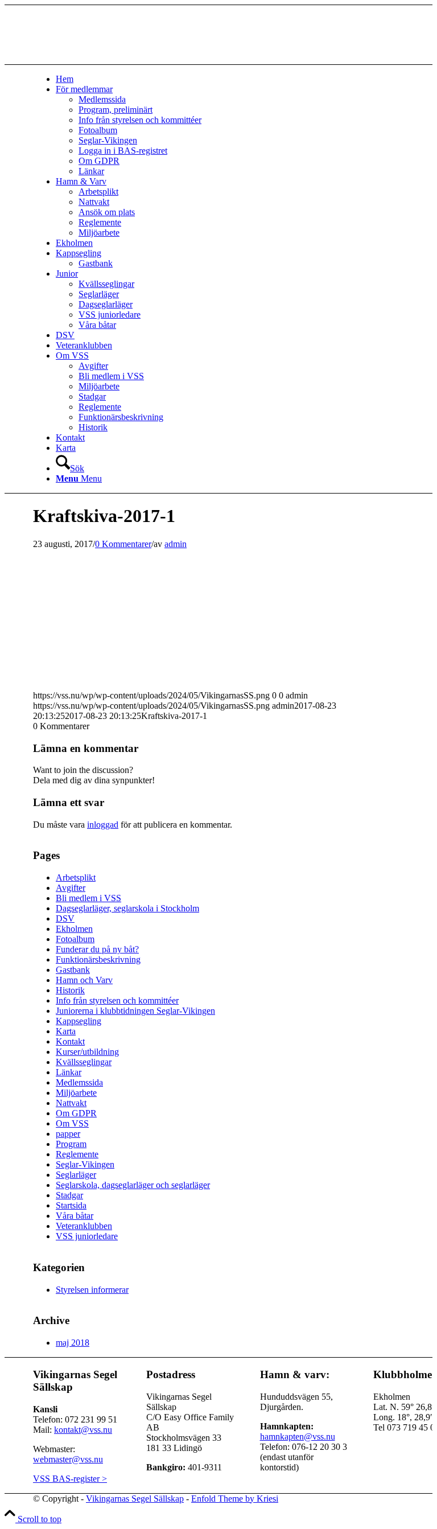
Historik (70, 990)
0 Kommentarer (123, 544)
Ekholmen (74, 929)
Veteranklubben (84, 1226)
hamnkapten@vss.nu (297, 1436)
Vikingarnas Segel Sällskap (135, 1498)
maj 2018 (72, 1342)
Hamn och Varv (84, 980)
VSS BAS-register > (70, 1478)
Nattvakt (71, 1103)
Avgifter (70, 888)
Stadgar (69, 1195)
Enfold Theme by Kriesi (234, 1498)
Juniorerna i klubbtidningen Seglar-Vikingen (135, 1011)
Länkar (68, 1072)
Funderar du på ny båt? (97, 949)
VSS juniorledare (87, 1236)
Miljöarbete (76, 1093)
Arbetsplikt (76, 877)
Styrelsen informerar (92, 1289)
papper (68, 1133)
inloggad (102, 824)
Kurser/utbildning (87, 1052)
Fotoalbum (75, 939)
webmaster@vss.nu (68, 1459)
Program (71, 1144)
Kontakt (70, 1041)
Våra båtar (74, 1215)
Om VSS (72, 1123)
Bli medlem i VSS (88, 898)
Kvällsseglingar (84, 1062)
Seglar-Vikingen (85, 1164)
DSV (65, 918)
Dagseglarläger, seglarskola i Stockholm (127, 908)
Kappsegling (78, 1021)
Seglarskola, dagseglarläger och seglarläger (133, 1185)
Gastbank (73, 970)
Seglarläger (76, 1174)
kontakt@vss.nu (83, 1430)
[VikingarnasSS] (118, 59)
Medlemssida (79, 1082)
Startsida (71, 1205)
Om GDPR (76, 1113)
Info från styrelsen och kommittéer (117, 1000)
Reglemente (77, 1154)
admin (175, 544)
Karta (66, 1031)
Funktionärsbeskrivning (98, 959)
